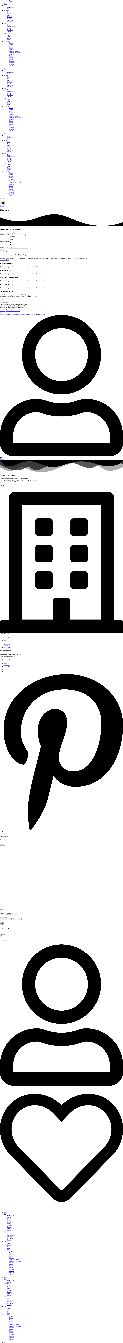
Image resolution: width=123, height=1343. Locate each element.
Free (16, 914)
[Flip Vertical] (2, 912)
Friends (9, 1287)
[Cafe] (18, 241)
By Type (9, 1282)
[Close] (7, 836)
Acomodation (11, 1300)
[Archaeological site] (18, 238)
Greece (9, 1310)
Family (9, 1288)
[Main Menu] (2, 203)
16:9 (2, 914)
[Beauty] (18, 239)
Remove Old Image (6, 919)
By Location (10, 1280)
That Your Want (4, 241)
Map (8, 1298)
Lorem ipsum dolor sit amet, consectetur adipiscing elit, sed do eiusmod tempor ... (23, 314)
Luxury (9, 1292)
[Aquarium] (18, 236)
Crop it (19, 919)
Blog (5, 1306)
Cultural (9, 1290)
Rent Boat (10, 1303)
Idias (8, 1313)
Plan (5, 1297)
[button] (61, 1342)
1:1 (9, 914)
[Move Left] (0, 917)
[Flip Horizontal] (0, 912)
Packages (6, 1283)
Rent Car (9, 1301)
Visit (5, 1279)
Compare (2, 934)
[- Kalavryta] (18, 246)
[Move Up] (4, 917)
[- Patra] (18, 247)
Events (2, 459)
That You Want (4, 234)
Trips (8, 1285)
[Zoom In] (0, 909)
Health (9, 1295)
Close (14, 919)
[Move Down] (6, 917)
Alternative (10, 1293)
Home (5, 1277)
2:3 (12, 914)
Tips (8, 1308)
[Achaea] (18, 243)
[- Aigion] (18, 244)
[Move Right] (2, 917)
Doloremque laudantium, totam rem (10, 311)
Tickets (9, 1305)
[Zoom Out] (2, 909)
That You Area (4, 247)
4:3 (5, 914)
